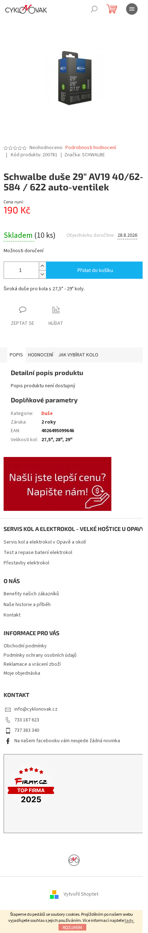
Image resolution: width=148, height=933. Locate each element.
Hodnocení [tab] (40, 355)
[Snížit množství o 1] (42, 274)
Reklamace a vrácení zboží (32, 664)
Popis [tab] (16, 355)
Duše (47, 413)
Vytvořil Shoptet (81, 894)
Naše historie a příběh (27, 604)
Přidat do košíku (95, 270)
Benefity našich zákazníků (31, 594)
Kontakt (12, 615)
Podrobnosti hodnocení (90, 147)
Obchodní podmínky (25, 646)
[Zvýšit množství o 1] (42, 266)
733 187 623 (26, 720)
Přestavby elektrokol (26, 563)
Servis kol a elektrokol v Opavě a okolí (45, 542)
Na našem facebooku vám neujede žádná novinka (67, 740)
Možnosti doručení (23, 251)
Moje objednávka (22, 673)
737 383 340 (26, 730)
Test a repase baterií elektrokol (38, 552)
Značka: (84, 154)
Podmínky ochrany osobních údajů (40, 655)
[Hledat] (94, 9)
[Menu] (132, 9)
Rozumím (72, 927)
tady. (129, 921)
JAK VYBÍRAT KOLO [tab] (78, 355)
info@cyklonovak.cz (35, 709)
